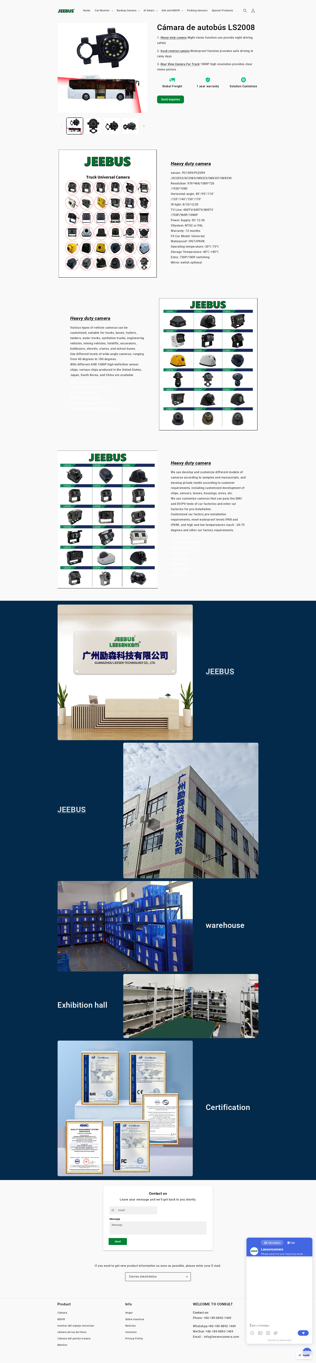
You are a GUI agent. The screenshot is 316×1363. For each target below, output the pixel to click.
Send (118, 1241)
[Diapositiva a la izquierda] (61, 126)
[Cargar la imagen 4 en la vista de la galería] (130, 126)
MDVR (61, 1319)
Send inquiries (170, 99)
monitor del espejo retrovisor (75, 1325)
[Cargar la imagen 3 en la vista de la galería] (112, 126)
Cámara (62, 1312)
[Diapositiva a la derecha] (144, 126)
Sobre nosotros (134, 1319)
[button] (104, 10)
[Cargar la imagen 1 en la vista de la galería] (74, 126)
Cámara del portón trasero (74, 1338)
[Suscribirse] (187, 1276)
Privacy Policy (134, 1338)
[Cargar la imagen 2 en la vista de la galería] (93, 126)
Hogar (129, 1312)
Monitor (62, 1344)
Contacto (131, 1331)
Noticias (130, 1325)
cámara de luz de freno (71, 1331)
